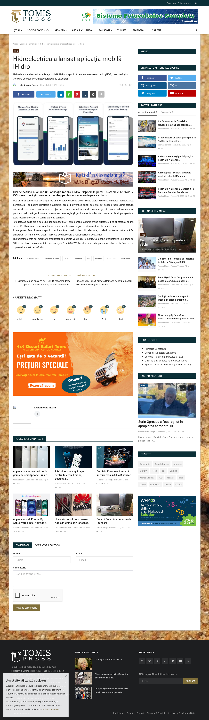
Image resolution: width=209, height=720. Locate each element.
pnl (163, 470)
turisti (143, 484)
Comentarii (23, 545)
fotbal (154, 470)
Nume (16, 553)
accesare (111, 258)
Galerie (156, 30)
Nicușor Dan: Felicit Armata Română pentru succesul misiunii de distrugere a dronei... (104, 282)
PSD (160, 477)
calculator (125, 258)
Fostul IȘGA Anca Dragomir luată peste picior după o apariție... (175, 279)
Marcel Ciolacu (147, 477)
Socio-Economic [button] (37, 30)
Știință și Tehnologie (28, 44)
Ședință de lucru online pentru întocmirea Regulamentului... (174, 298)
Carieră (130, 713)
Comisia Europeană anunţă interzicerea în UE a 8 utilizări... (114, 473)
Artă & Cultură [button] (82, 30)
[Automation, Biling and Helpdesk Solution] (167, 510)
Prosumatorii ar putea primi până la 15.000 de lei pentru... (177, 139)
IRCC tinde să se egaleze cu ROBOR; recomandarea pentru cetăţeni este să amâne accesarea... (43, 282)
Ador (54, 319)
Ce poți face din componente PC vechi (113, 521)
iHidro (67, 258)
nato (180, 477)
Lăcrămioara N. (164, 145)
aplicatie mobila (52, 258)
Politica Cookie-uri (51, 709)
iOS (88, 258)
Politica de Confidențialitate (181, 713)
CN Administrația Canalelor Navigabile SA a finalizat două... (175, 123)
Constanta (145, 463)
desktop (98, 258)
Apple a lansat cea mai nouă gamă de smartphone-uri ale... (31, 473)
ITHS (41, 44)
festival (170, 477)
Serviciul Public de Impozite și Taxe (164, 356)
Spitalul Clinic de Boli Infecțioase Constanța (168, 364)
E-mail (79, 553)
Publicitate (118, 713)
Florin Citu (155, 484)
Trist (104, 319)
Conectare (171, 3)
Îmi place (20, 319)
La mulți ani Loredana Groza (108, 659)
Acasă (15, 44)
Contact (140, 713)
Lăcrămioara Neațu (29, 85)
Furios (87, 319)
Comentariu (19, 567)
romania (177, 463)
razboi (168, 484)
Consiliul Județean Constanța (161, 352)
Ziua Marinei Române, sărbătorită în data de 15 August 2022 (176, 260)
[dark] (196, 3)
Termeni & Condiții (156, 713)
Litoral (178, 484)
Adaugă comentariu (26, 607)
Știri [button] (17, 30)
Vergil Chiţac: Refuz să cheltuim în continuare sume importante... (111, 690)
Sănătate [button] (104, 30)
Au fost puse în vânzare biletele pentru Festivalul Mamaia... (174, 174)
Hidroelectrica (33, 258)
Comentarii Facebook (48, 545)
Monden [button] (60, 30)
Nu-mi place (37, 319)
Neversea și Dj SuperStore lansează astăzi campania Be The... (177, 317)
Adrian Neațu (18, 479)
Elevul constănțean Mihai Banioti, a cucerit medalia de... (111, 676)
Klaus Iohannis (162, 463)
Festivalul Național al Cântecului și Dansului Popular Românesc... (176, 191)
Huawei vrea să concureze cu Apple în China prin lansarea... (72, 521)
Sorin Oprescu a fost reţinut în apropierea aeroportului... (160, 424)
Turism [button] (121, 30)
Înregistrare (185, 3)
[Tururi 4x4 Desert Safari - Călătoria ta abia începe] (73, 364)
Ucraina (173, 470)
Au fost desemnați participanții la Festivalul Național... (175, 158)
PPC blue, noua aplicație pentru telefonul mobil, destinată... (69, 475)
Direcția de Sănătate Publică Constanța (166, 360)
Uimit (120, 319)
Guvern (143, 470)
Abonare (190, 680)
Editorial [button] (139, 30)
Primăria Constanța (155, 348)
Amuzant (70, 319)
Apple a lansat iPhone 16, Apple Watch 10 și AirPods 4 (29, 521)
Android (78, 258)
